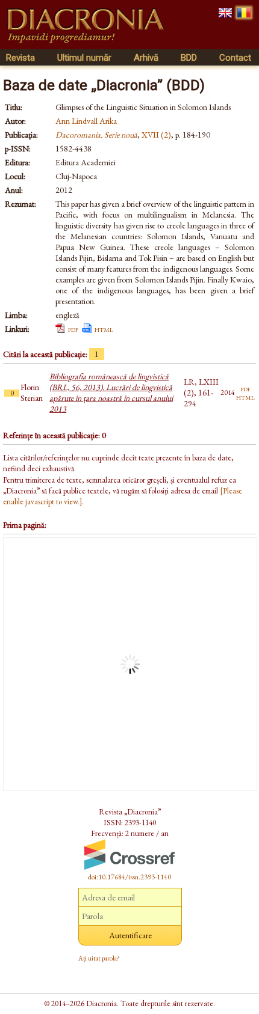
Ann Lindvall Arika (86, 120)
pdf (73, 328)
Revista (20, 57)
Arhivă (146, 57)
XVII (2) (156, 134)
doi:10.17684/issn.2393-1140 (129, 877)
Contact (235, 57)
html (104, 328)
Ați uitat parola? (99, 958)
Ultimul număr (84, 57)
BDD (189, 57)
